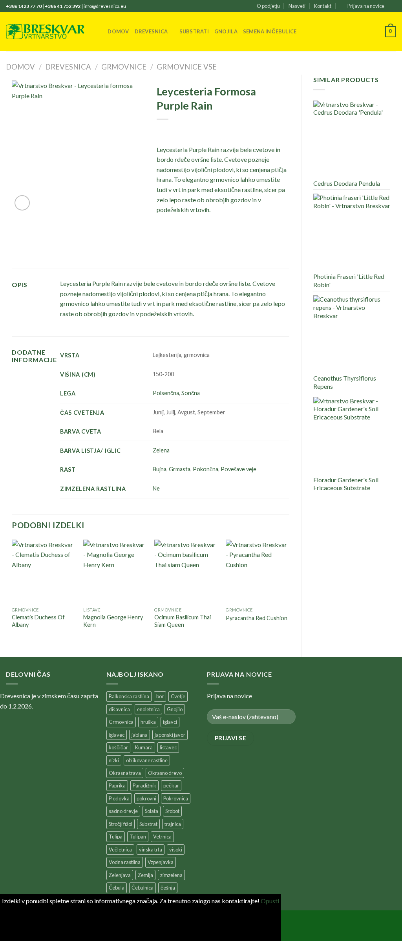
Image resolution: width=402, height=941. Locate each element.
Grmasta (179, 469)
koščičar (118, 747)
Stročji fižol (120, 824)
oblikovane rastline (147, 760)
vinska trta (150, 849)
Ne (156, 488)
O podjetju (268, 6)
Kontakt (322, 6)
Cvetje (178, 696)
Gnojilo (175, 709)
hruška (148, 722)
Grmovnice (123, 66)
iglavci (170, 722)
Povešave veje (238, 469)
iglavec (116, 735)
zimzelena (171, 875)
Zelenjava (120, 875)
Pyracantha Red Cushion (256, 618)
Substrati (194, 31)
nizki (114, 760)
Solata (151, 811)
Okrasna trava (125, 773)
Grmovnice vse (187, 66)
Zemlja (145, 875)
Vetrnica (162, 836)
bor (160, 696)
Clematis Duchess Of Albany (38, 621)
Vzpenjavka (161, 862)
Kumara (144, 747)
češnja (168, 887)
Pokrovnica (175, 798)
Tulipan (138, 836)
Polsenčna (166, 393)
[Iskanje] (99, 31)
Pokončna (205, 469)
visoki (175, 849)
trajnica (172, 824)
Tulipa (115, 836)
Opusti (270, 900)
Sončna (190, 393)
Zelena (161, 450)
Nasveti (297, 6)
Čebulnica (142, 887)
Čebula (116, 887)
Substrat (148, 824)
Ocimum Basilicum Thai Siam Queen (182, 621)
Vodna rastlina (125, 862)
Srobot (172, 811)
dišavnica (119, 709)
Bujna (159, 469)
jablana (140, 735)
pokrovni (146, 798)
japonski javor (170, 735)
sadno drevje (123, 811)
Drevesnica (151, 31)
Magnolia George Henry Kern (113, 621)
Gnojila (226, 31)
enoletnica (148, 709)
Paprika (117, 785)
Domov (118, 31)
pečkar (171, 785)
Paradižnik (144, 785)
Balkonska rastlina (129, 696)
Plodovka (119, 798)
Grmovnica (121, 722)
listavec (168, 747)
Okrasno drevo (165, 773)
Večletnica (120, 849)
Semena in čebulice (270, 31)
